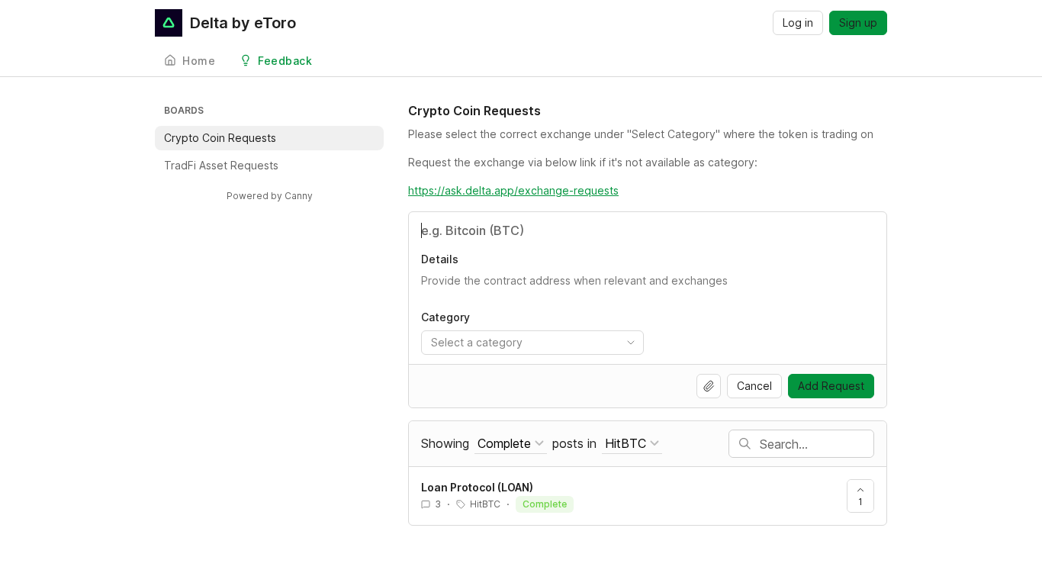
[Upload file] (708, 386)
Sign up (858, 22)
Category (445, 317)
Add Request (831, 385)
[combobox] (532, 342)
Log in (798, 22)
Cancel (754, 385)
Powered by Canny (270, 195)
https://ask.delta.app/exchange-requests (513, 190)
